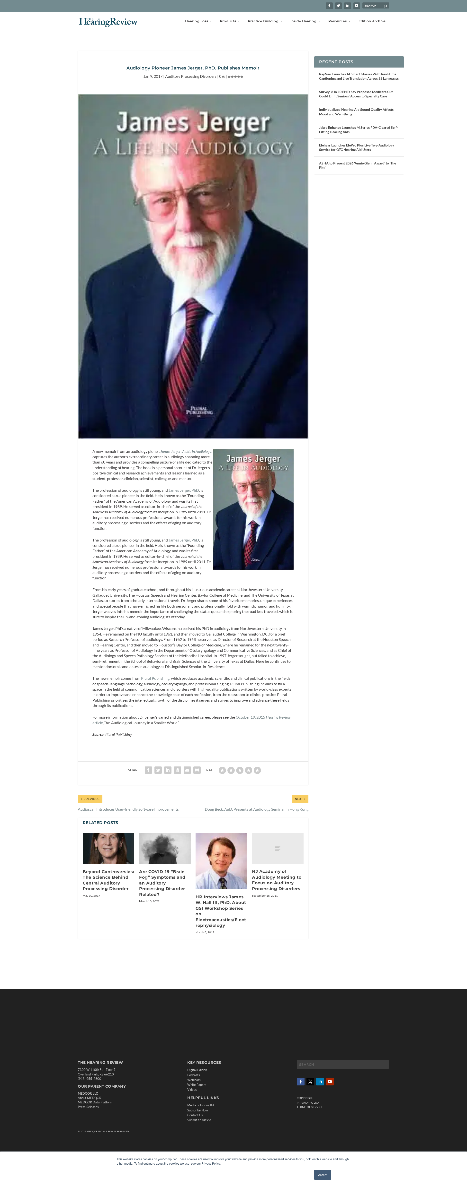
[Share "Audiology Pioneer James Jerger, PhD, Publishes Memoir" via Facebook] (148, 770)
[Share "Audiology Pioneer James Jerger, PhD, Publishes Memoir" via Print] (197, 770)
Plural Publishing (155, 678)
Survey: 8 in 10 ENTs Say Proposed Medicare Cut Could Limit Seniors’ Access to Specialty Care (356, 94)
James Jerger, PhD (184, 490)
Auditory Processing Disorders (190, 76)
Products (228, 21)
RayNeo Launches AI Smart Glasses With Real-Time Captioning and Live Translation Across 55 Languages (359, 76)
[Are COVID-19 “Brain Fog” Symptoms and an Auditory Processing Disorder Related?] (165, 848)
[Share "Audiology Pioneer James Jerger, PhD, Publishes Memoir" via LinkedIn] (168, 770)
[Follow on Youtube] (330, 1081)
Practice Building (263, 21)
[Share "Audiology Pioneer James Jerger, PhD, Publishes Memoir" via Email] (187, 770)
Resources (337, 21)
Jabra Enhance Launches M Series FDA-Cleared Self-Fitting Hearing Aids (358, 129)
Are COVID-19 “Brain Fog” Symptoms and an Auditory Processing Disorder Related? (162, 883)
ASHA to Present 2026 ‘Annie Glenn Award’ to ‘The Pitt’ (357, 165)
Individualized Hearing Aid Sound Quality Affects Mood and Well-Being (356, 111)
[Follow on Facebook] (301, 1081)
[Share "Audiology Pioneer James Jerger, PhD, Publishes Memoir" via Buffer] (177, 770)
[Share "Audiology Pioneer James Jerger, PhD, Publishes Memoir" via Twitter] (158, 770)
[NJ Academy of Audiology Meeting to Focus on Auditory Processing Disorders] (278, 848)
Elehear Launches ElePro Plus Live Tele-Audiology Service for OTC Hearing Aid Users (356, 147)
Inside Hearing (303, 21)
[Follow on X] (310, 1081)
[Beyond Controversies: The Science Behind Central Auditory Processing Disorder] (108, 848)
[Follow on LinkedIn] (320, 1081)
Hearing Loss (196, 21)
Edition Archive (372, 21)
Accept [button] (322, 1175)
